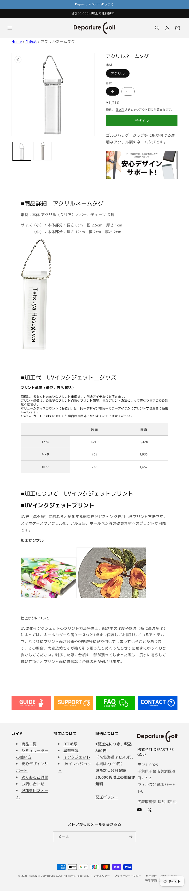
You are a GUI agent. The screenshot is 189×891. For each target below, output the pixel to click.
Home (17, 41)
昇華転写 (71, 750)
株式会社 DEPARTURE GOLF (46, 875)
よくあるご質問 (34, 777)
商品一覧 (29, 744)
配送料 (120, 109)
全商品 (31, 41)
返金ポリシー (102, 875)
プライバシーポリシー (128, 875)
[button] (10, 28)
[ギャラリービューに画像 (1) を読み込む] (22, 151)
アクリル (118, 73)
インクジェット (76, 757)
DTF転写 (70, 744)
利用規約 (151, 875)
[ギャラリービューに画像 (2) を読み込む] (42, 151)
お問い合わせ (32, 783)
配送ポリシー (106, 797)
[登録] (131, 836)
